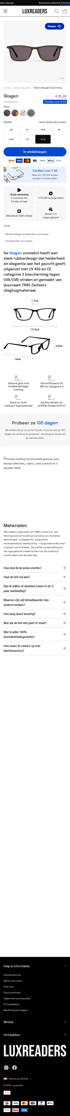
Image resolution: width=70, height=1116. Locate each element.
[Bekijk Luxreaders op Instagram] (6, 1067)
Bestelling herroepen (16, 1010)
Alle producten (22, 87)
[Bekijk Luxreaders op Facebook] (14, 1067)
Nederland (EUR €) (18, 1078)
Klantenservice (12, 974)
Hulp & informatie (16, 966)
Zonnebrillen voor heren (18, 241)
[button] (57, 11)
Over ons (9, 986)
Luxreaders (17, 1085)
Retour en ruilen (13, 980)
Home (7, 87)
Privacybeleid (11, 1004)
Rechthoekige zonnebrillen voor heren (27, 234)
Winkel (8, 1022)
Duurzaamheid (12, 992)
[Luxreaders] (35, 11)
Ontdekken (12, 1035)
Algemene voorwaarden (17, 998)
